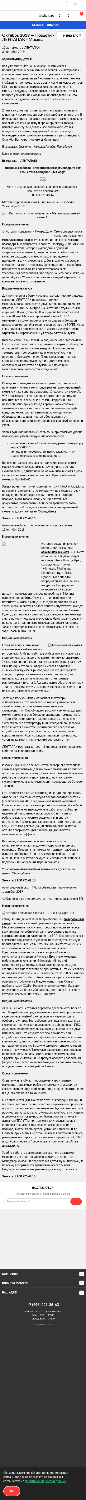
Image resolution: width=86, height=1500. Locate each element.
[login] (81, 5)
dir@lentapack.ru (31, 153)
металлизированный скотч (20, 240)
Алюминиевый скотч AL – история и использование (37, 525)
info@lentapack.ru (43, 1324)
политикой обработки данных (45, 1481)
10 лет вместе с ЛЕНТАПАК (20, 47)
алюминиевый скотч (55, 552)
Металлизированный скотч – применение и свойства (38, 202)
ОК (12, 1491)
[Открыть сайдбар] (4, 5)
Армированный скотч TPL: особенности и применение (39, 887)
